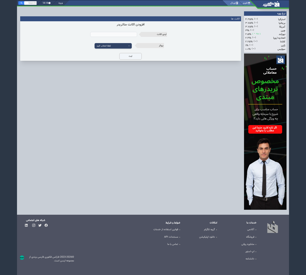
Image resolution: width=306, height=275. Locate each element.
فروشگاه (250, 237)
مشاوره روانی (247, 244)
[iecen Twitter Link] (40, 225)
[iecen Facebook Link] (46, 225)
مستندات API (171, 237)
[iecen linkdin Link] (26, 225)
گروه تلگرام (209, 229)
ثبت (130, 56)
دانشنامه (250, 259)
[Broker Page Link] (265, 132)
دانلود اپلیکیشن (207, 237)
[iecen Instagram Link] (34, 225)
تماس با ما (172, 244)
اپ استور (249, 251)
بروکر (161, 45)
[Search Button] (21, 3)
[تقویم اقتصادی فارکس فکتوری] (271, 4)
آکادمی (250, 229)
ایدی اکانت (161, 34)
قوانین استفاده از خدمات (165, 229)
